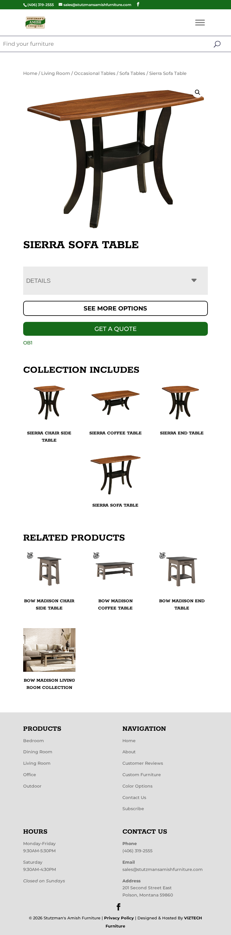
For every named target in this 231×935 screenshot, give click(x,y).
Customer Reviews (142, 763)
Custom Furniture (141, 774)
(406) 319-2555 (137, 850)
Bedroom (33, 740)
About (129, 751)
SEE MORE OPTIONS (115, 308)
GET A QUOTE (115, 328)
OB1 (27, 343)
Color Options (137, 786)
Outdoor (32, 786)
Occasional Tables (95, 73)
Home (30, 73)
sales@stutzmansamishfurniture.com (162, 869)
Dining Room (37, 751)
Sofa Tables (132, 73)
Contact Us (134, 797)
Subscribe (133, 808)
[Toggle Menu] (200, 22)
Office (29, 774)
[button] (197, 92)
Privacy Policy (119, 917)
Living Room (55, 73)
